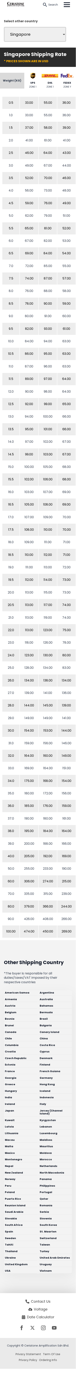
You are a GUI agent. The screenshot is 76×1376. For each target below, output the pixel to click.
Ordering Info (48, 1360)
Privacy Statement (28, 1354)
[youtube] (54, 1328)
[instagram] (43, 1328)
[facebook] (21, 1328)
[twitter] (32, 1328)
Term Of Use (51, 1354)
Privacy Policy (28, 1360)
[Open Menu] (67, 5)
